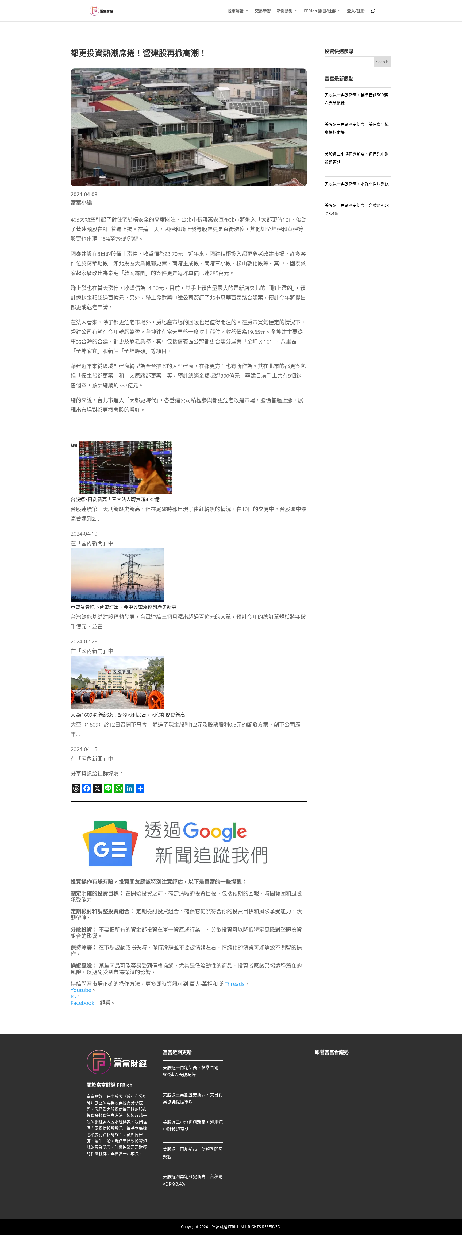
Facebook (82, 1002)
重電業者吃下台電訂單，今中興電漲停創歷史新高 (123, 607)
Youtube (81, 990)
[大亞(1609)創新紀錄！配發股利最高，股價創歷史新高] (117, 707)
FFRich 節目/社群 (320, 11)
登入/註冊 (356, 11)
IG (73, 996)
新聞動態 (285, 11)
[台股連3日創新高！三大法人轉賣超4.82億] (125, 492)
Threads (235, 983)
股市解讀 (236, 11)
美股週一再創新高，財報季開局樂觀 (357, 183)
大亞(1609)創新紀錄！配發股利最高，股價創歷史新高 (128, 715)
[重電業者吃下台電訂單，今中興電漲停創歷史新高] (117, 599)
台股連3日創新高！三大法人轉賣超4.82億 (115, 499)
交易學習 (263, 11)
